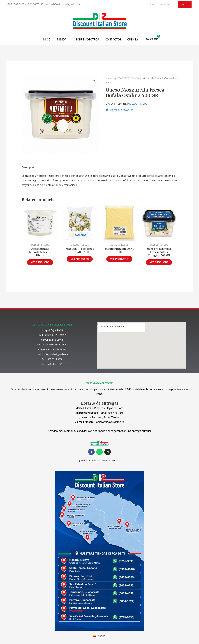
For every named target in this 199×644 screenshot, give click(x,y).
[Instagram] (107, 452)
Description (28, 167)
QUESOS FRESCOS (123, 78)
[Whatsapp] (99, 452)
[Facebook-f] (91, 452)
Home (109, 78)
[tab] (28, 167)
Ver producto (40, 262)
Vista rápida (40, 238)
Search (184, 4)
